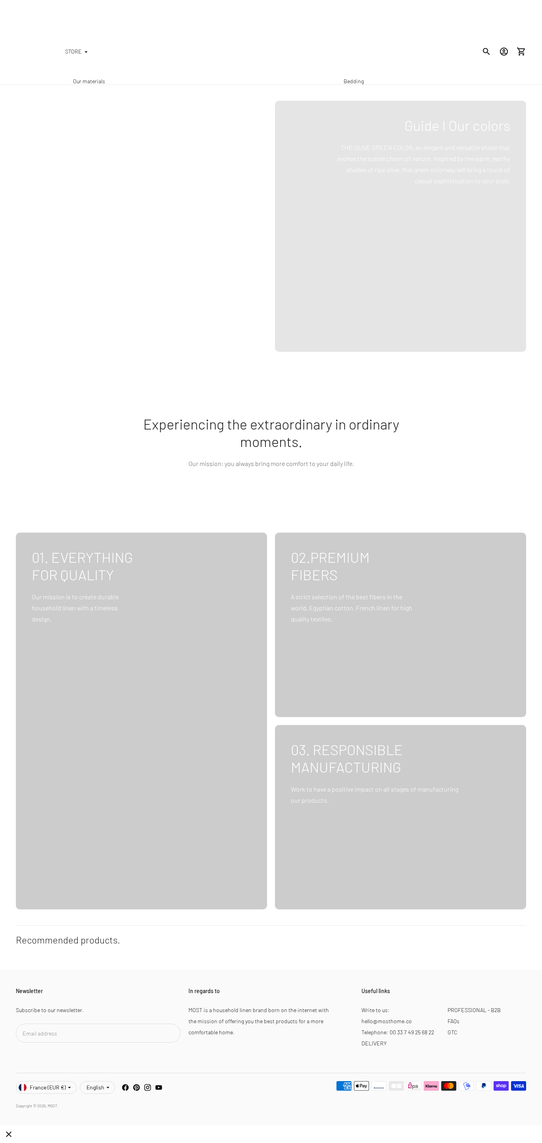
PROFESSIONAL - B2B (474, 1010)
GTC (452, 1032)
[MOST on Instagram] (148, 1087)
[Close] (8, 1134)
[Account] (504, 51)
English (95, 1087)
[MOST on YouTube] (159, 1087)
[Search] (486, 51)
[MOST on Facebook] (125, 1087)
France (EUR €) (48, 1087)
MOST (53, 1105)
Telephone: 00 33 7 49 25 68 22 (397, 1032)
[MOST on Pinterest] (136, 1087)
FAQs (453, 1021)
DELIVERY (374, 1043)
